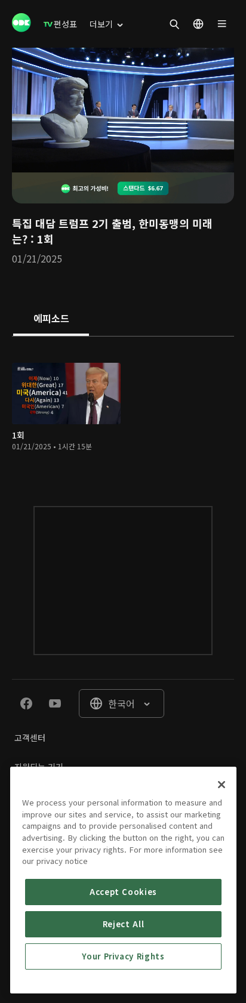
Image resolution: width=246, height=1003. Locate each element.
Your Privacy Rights (123, 956)
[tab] (51, 319)
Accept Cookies (123, 891)
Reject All (123, 924)
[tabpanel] (123, 409)
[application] (123, 110)
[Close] (221, 784)
